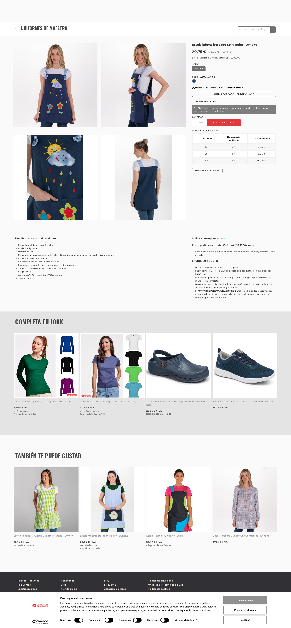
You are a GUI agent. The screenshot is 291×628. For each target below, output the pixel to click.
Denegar (245, 620)
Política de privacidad (160, 580)
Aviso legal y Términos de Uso (165, 584)
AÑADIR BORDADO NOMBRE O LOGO (234, 94)
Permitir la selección (245, 610)
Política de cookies (159, 588)
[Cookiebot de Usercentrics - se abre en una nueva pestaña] (40, 622)
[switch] (109, 620)
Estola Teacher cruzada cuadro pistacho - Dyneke (44, 535)
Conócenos (67, 580)
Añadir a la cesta (224, 122)
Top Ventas (24, 584)
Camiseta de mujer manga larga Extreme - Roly (42, 401)
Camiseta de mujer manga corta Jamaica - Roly (108, 401)
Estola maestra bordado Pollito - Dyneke (104, 535)
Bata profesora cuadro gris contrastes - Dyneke (241, 535)
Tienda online (69, 588)
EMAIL (224, 238)
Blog (63, 584)
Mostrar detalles (184, 620)
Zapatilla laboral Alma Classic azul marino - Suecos (243, 401)
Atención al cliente (115, 588)
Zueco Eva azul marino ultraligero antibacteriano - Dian (176, 403)
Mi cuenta (110, 584)
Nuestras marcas (27, 588)
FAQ (106, 580)
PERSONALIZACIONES (207, 170)
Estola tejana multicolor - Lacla (164, 535)
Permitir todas (245, 600)
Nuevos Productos (28, 580)
